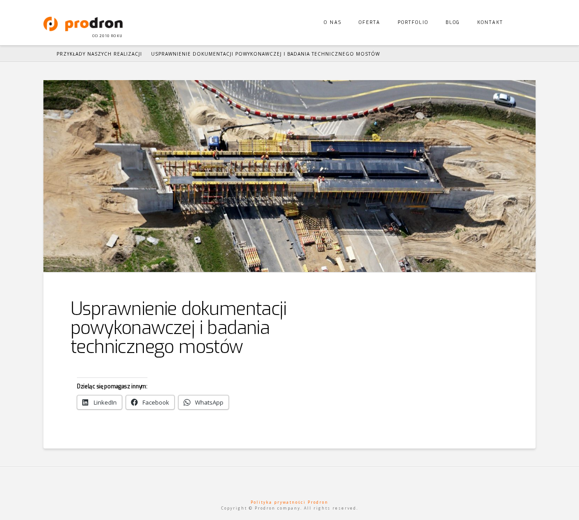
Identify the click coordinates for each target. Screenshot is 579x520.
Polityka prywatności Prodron (289, 502)
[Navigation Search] (523, 22)
